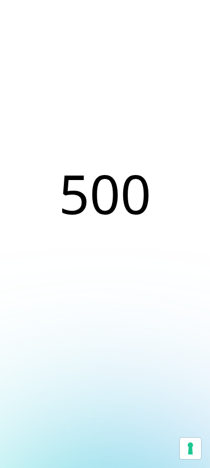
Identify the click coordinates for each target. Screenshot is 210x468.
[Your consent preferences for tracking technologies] (190, 448)
